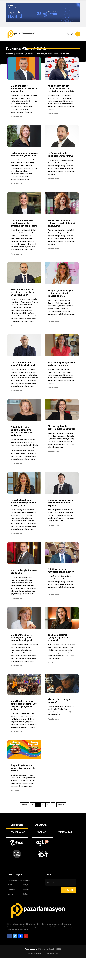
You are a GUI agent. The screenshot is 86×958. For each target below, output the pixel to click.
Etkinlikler (11, 889)
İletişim (26, 894)
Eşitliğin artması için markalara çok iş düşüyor (61, 570)
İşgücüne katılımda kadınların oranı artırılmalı (61, 154)
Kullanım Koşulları (51, 953)
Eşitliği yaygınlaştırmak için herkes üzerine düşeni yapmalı (61, 503)
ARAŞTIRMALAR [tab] (18, 832)
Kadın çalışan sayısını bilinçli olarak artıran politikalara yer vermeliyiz (61, 88)
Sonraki (61, 804)
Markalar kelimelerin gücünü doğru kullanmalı (23, 364)
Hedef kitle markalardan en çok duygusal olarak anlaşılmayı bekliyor (23, 292)
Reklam (26, 889)
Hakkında (26, 880)
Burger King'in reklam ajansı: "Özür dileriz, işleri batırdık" (23, 768)
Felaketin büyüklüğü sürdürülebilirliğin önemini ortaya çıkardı (24, 503)
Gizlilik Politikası (34, 953)
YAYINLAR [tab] (41, 832)
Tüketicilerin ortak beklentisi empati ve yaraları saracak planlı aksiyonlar (22, 431)
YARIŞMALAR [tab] (41, 825)
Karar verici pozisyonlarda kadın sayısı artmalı (61, 364)
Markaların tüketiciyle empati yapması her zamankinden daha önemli (24, 223)
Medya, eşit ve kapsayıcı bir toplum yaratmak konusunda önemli (60, 293)
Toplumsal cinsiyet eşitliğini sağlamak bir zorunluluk (59, 638)
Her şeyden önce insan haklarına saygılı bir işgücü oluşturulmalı (61, 223)
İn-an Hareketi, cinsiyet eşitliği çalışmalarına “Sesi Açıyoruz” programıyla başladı (24, 705)
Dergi (9, 885)
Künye (25, 885)
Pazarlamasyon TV (14, 880)
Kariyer (10, 894)
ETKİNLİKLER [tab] (17, 825)
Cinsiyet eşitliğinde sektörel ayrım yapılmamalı (61, 427)
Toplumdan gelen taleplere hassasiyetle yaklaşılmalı (24, 154)
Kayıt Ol (70, 890)
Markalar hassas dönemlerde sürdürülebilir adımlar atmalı (24, 88)
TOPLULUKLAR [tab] (65, 832)
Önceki (24, 804)
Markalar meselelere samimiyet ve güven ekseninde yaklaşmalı (21, 638)
